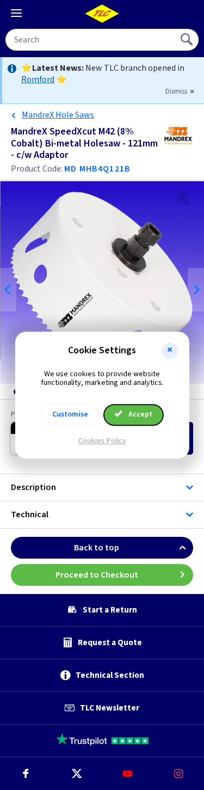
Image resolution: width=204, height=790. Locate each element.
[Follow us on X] (76, 773)
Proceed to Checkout (96, 575)
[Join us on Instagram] (178, 773)
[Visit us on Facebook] (25, 773)
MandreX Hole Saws (58, 115)
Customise (70, 414)
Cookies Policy (102, 441)
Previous (8, 289)
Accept (139, 414)
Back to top (96, 548)
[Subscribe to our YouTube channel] (127, 773)
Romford (37, 79)
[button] (170, 350)
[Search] (188, 40)
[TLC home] (102, 14)
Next (196, 289)
